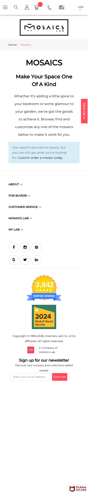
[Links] (26, 7)
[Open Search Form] (16, 7)
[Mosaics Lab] (44, 27)
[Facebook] (14, 247)
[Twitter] (25, 260)
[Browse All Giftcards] (61, 7)
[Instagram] (25, 247)
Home (13, 44)
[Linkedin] (36, 260)
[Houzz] (14, 260)
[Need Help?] (49, 8)
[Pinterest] (36, 247)
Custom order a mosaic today (40, 158)
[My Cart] (38, 7)
